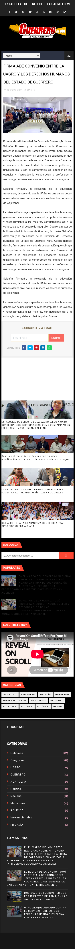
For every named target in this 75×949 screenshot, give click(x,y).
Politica (27, 706)
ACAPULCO (10, 694)
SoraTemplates (33, 938)
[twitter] (16, 12)
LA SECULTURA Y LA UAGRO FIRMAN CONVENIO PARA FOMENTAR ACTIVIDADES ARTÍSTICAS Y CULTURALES (32, 491)
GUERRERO (62, 694)
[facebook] (9, 12)
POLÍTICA (43, 706)
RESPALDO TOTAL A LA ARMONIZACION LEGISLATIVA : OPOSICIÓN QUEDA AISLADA (32, 524)
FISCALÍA (45, 694)
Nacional (56, 700)
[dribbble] (37, 12)
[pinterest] (23, 12)
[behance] (51, 12)
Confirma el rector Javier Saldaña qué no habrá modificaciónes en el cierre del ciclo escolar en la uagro (35, 457)
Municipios (38, 700)
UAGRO (31, 90)
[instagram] (57, 12)
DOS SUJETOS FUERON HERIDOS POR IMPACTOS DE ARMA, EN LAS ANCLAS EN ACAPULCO (46, 896)
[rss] (44, 12)
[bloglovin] (30, 12)
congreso (28, 694)
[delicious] (64, 12)
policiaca (10, 706)
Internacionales (15, 700)
